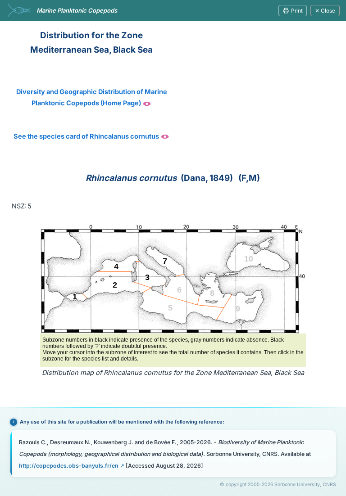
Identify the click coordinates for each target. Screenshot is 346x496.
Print (297, 10)
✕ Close (325, 10)
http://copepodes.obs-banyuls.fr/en (68, 465)
